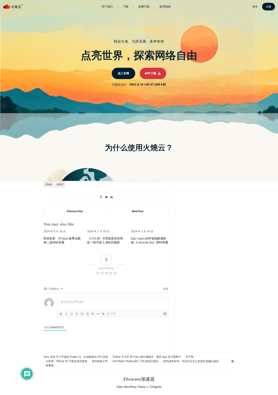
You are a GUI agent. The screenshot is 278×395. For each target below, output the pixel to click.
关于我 (189, 357)
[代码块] (98, 314)
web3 (60, 184)
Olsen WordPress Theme (130, 387)
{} (108, 313)
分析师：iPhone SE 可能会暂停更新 (66, 361)
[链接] (103, 314)
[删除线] (76, 314)
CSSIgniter (156, 387)
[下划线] (71, 314)
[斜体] (66, 314)
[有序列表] (82, 314)
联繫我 (50, 365)
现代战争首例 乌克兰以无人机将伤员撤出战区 (191, 361)
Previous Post (75, 211)
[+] (113, 313)
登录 (165, 289)
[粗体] (61, 314)
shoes (48, 184)
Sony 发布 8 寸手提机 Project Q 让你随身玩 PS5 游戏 (75, 357)
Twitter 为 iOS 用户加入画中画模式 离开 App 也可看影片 (147, 357)
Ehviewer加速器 (139, 379)
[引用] (92, 314)
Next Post (137, 211)
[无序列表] (87, 314)
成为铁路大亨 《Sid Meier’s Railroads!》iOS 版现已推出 (125, 361)
